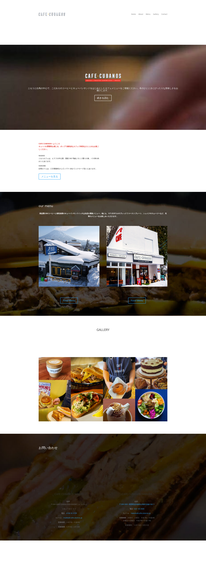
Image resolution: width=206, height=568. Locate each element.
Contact (164, 14)
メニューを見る (49, 176)
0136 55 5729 (71, 513)
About (140, 14)
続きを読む (103, 98)
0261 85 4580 (139, 509)
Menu (148, 14)
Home (133, 14)
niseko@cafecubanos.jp (72, 518)
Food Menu (69, 300)
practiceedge (130, 554)
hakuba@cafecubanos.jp (141, 513)
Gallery (156, 14)
